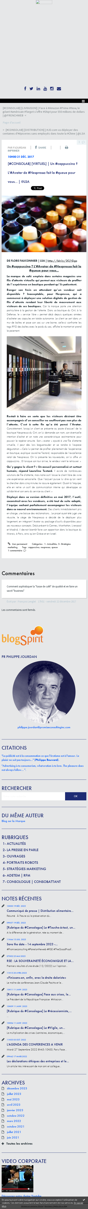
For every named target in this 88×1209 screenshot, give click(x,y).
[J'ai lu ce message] (84, 1199)
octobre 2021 (16, 1126)
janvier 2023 (15, 1110)
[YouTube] (45, 88)
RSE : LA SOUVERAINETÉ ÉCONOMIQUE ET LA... (40, 961)
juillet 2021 (14, 1132)
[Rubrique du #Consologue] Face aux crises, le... (39, 994)
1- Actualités (14, 843)
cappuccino (33, 547)
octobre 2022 (16, 1116)
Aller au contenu (11, 7)
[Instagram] (52, 88)
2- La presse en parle (20, 849)
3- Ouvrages (14, 856)
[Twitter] (31, 88)
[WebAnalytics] (44, 1)
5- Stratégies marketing (24, 868)
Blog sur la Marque (13, 821)
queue (55, 547)
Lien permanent (19, 544)
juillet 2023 (14, 1094)
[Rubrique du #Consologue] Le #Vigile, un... (36, 1028)
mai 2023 (13, 1099)
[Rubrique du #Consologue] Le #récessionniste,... (39, 1011)
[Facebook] (25, 88)
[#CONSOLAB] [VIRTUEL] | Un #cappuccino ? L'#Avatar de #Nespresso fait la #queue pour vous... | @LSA (43, 172)
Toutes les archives (19, 1143)
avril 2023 (13, 1105)
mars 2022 (14, 1121)
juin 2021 (13, 1138)
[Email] (59, 88)
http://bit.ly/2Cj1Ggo (62, 261)
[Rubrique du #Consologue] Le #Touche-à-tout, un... (41, 927)
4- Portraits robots (20, 862)
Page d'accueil (11, 122)
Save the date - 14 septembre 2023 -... (32, 944)
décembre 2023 (17, 1088)
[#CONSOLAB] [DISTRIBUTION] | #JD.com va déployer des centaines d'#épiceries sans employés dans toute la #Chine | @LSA (44, 131)
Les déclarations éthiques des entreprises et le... (38, 1061)
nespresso (45, 547)
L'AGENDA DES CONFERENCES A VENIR (35, 1044)
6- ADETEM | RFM (16, 875)
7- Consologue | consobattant (32, 881)
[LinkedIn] (38, 88)
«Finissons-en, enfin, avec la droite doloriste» (36, 977)
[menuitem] (44, 111)
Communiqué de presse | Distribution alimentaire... (40, 911)
